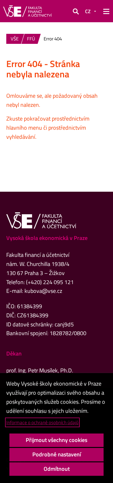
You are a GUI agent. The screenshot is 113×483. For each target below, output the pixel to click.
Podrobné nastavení (56, 454)
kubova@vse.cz (43, 291)
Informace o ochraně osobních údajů (42, 422)
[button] (76, 11)
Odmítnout (57, 469)
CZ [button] (88, 11)
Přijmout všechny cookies (56, 440)
